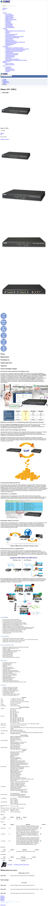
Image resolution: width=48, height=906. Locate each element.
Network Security (9, 25)
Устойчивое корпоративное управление (14, 51)
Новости (5, 62)
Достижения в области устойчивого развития (15, 50)
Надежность (5, 46)
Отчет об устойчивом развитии (12, 59)
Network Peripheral (9, 26)
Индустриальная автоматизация (12, 37)
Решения (5, 28)
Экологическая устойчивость (12, 54)
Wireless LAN (8, 20)
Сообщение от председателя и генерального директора (17, 48)
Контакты (5, 8)
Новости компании (10, 63)
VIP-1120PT (9, 864)
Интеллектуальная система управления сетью (15, 30)
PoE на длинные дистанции (11, 34)
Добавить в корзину (4, 139)
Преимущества (9, 68)
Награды (2, 895)
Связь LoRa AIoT (9, 38)
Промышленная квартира (11, 43)
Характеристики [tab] (6, 363)
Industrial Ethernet (9, 16)
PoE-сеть (7, 33)
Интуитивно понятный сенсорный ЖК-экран (15, 42)
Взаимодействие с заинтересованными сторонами (16, 60)
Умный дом (8, 45)
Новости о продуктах (10, 64)
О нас (4, 65)
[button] (2, 133)
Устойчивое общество (10, 56)
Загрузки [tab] (3, 366)
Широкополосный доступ (11, 40)
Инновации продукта (10, 69)
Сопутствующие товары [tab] (8, 368)
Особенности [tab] (4, 360)
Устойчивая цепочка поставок (12, 53)
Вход (4, 9)
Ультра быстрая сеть (10, 39)
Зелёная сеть (8, 31)
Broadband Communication (11, 19)
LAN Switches (8, 13)
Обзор (7, 29)
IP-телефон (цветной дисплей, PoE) (21, 864)
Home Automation (9, 24)
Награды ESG (8, 57)
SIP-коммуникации (10, 44)
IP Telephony (8, 21)
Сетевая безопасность (10, 35)
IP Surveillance (8, 22)
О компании (8, 66)
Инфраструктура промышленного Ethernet (15, 36)
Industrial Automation (10, 17)
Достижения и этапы (10, 70)
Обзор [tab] (2, 354)
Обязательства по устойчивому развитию (14, 47)
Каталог (4, 12)
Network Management (10, 27)
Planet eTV (2, 898)
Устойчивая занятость (10, 55)
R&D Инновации (9, 52)
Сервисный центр (7, 61)
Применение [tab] (4, 357)
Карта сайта (3, 904)
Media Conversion (9, 18)
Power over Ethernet (10, 15)
